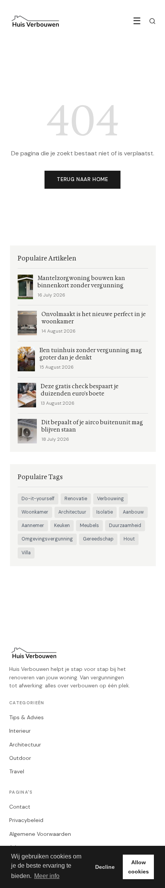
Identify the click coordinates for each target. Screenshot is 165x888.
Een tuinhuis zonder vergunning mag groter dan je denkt (91, 354)
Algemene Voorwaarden (40, 833)
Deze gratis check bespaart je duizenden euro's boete (80, 390)
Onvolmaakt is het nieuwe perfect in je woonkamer (93, 318)
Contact (19, 806)
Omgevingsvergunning (47, 539)
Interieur (20, 730)
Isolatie (104, 512)
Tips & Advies (26, 717)
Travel (16, 771)
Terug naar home (82, 179)
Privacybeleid (26, 820)
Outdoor (20, 758)
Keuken (62, 525)
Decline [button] (105, 867)
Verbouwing (110, 499)
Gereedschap (98, 539)
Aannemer (32, 525)
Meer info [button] (46, 876)
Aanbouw (133, 512)
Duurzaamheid (125, 525)
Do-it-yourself (37, 499)
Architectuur (72, 512)
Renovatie (75, 499)
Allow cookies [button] (138, 867)
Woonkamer (34, 512)
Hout (129, 539)
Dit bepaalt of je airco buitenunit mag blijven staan (92, 426)
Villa (26, 553)
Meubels (89, 525)
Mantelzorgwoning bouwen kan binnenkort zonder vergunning (81, 282)
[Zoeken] (152, 21)
